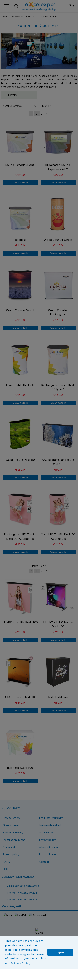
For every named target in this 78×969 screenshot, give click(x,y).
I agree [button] (60, 952)
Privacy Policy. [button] (20, 963)
